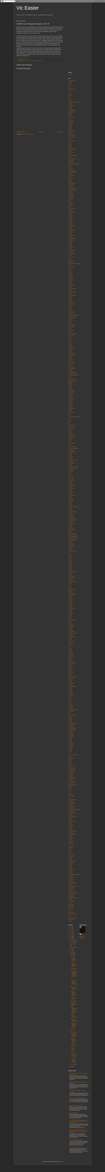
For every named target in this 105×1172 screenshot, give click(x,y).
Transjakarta (72, 834)
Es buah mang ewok (73, 315)
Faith (70, 320)
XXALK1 (71, 909)
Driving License (72, 288)
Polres (70, 681)
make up (71, 513)
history (70, 406)
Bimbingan (71, 175)
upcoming (71, 846)
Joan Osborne (72, 451)
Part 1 (70, 639)
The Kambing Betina (74, 998)
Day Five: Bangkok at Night (76, 1139)
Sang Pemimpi (72, 729)
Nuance (71, 609)
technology (71, 796)
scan (70, 739)
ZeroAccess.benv (73, 917)
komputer (71, 478)
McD (70, 531)
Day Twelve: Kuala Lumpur (76, 1147)
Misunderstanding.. (74, 1045)
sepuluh (71, 748)
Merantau (71, 546)
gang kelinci (72, 348)
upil (70, 849)
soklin (70, 766)
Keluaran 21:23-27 (73, 460)
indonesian (71, 425)
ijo (69, 423)
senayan (71, 743)
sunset (70, 788)
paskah (71, 643)
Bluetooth (71, 195)
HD (70, 395)
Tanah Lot (71, 794)
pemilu (70, 651)
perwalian (71, 661)
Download (71, 285)
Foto (70, 336)
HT (70, 415)
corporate (71, 257)
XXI (70, 911)
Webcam (71, 876)
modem (71, 565)
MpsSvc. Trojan (72, 581)
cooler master (72, 253)
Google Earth (72, 371)
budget (70, 215)
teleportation (72, 803)
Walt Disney (72, 869)
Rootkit (70, 718)
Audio (70, 143)
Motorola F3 (72, 578)
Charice (71, 237)
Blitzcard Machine (73, 188)
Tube (70, 836)
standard (71, 773)
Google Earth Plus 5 (73, 373)
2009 (70, 82)
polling (70, 679)
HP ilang (71, 411)
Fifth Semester (72, 325)
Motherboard (72, 576)
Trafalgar (71, 829)
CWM (70, 270)
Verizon (71, 857)
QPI (70, 701)
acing (70, 107)
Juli (72, 949)
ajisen (70, 113)
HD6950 (71, 401)
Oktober (72, 942)
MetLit (70, 548)
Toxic (70, 828)
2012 (71, 932)
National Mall (72, 594)
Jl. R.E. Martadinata (73, 448)
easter (70, 293)
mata (70, 526)
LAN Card (71, 491)
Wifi (70, 884)
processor (71, 693)
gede (70, 351)
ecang (70, 300)
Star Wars (71, 774)
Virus (70, 864)
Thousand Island (73, 816)
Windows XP (72, 894)
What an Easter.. (73, 1048)
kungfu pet (71, 488)
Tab (70, 792)
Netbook (71, 598)
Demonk (71, 275)
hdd (70, 403)
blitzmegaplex (72, 190)
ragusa (70, 703)
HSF (70, 413)
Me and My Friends (73, 536)
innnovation (72, 428)
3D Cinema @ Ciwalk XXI (74, 969)
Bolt (70, 200)
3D (70, 90)
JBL (70, 440)
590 (70, 95)
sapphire (71, 731)
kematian (71, 461)
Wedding (71, 881)
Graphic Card (72, 381)
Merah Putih (72, 545)
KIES (70, 473)
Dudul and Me (72, 292)
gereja (70, 358)
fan (70, 323)
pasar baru (71, 641)
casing (70, 227)
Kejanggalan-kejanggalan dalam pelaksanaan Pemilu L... (74, 974)
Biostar (70, 180)
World (70, 899)
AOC (70, 127)
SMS (70, 763)
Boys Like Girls (72, 208)
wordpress (71, 896)
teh (70, 798)
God (70, 365)
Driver (70, 287)
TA (69, 791)
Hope (70, 410)
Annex (70, 125)
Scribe (70, 741)
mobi (70, 560)
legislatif (71, 500)
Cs (70, 268)
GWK (70, 386)
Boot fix (71, 203)
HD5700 (71, 398)
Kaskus (71, 458)
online (70, 621)
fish (70, 331)
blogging (21, 60)
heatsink (71, 405)
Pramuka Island (72, 686)
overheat (71, 626)
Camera (71, 223)
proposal (71, 694)
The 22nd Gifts (74, 1001)
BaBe (70, 145)
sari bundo (71, 734)
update (70, 847)
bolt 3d (70, 202)
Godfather (71, 366)
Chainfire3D (72, 235)
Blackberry (71, 185)
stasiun (71, 776)
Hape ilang (71, 390)
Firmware (71, 330)
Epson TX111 (72, 312)
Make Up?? (73, 1030)
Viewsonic (71, 862)
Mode (70, 563)
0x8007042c (72, 80)
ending (70, 308)
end (70, 306)
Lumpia (71, 510)
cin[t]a (70, 243)
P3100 (70, 628)
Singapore (71, 758)
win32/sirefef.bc (72, 886)
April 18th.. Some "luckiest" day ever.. (73, 959)
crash (70, 260)
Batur (70, 165)
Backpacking (72, 148)
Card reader (72, 225)
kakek (70, 455)
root (70, 716)
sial (70, 753)
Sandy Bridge (72, 728)
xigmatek (71, 906)
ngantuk (71, 599)
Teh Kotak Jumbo (73, 799)
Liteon (70, 505)
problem (71, 691)
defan (70, 273)
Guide (70, 385)
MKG (70, 558)
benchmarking (72, 172)
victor (70, 859)
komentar (71, 476)
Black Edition (72, 183)
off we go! (73, 1029)
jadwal (70, 431)
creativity (71, 262)
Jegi (70, 441)
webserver (71, 877)
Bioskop (71, 178)
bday (70, 167)
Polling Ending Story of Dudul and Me (73, 994)
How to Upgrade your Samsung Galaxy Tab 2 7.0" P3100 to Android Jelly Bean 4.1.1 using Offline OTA (79, 1121)
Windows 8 (71, 891)
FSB (70, 338)
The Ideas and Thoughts (36, 60)
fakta (24, 60)
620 (70, 97)
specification (72, 771)
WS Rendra (71, 901)
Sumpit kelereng (73, 784)
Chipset (71, 240)
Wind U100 (71, 887)
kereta (70, 465)
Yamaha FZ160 (72, 914)
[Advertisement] (39, 117)
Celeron (71, 232)
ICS (70, 421)
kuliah (70, 486)
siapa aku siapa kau (73, 754)
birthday (71, 182)
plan (70, 674)
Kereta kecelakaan (73, 468)
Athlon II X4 (71, 137)
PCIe (70, 648)
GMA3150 (71, 363)
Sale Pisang (72, 724)
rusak (70, 721)
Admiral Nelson (72, 110)
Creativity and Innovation (74, 263)
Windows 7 (71, 889)
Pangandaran (72, 631)
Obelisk (71, 613)
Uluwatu (71, 841)
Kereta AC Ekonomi (73, 466)
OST (70, 623)
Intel (70, 430)
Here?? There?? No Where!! (74, 1016)
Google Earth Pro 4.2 (74, 375)
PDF (70, 649)
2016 (71, 927)
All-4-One (71, 117)
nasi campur (72, 593)
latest (70, 496)
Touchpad (71, 826)
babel (70, 147)
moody (70, 574)
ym (70, 916)
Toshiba (71, 824)
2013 (71, 931)
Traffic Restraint (72, 831)
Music (70, 588)
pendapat (71, 654)
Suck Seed (71, 783)
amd (70, 118)
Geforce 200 (72, 355)
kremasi (71, 483)
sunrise (71, 786)
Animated (71, 123)
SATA (70, 738)
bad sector (71, 152)
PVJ (70, 699)
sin (70, 756)
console (71, 252)
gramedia (71, 378)
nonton (70, 606)
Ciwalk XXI (71, 247)
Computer (71, 250)
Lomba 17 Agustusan (74, 506)
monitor (71, 569)
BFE (70, 173)
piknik (70, 666)
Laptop (70, 493)
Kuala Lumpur (72, 485)
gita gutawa (71, 361)
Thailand (71, 808)
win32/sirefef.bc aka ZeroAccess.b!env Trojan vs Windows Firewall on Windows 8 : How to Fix (79, 1131)
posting (71, 684)
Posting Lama (60, 131)
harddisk (71, 393)
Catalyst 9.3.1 (72, 230)
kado (70, 453)
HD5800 (71, 400)
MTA (70, 586)
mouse (70, 579)
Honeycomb (72, 408)
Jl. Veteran (71, 450)
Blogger (61, 1161)
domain (71, 283)
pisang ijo (71, 673)
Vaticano (71, 854)
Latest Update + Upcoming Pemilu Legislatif (74, 1059)
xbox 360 (71, 904)
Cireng (70, 245)
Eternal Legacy (72, 317)
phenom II (71, 664)
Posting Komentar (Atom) (27, 134)
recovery (71, 706)
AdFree (71, 108)
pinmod (71, 669)
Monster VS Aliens (73, 571)
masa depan (72, 523)
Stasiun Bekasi (72, 778)
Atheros (71, 133)
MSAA (70, 583)
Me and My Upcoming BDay (73, 1004)
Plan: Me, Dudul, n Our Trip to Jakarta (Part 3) (73, 1041)
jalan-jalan (71, 436)
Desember (73, 940)
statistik (71, 779)
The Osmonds (72, 812)
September (73, 944)
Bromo (70, 210)
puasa (70, 698)
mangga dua (72, 518)
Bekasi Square (72, 170)
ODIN (70, 618)
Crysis (70, 265)
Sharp (70, 751)
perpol (70, 659)
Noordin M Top (72, 608)
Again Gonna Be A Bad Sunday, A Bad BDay (73, 1034)
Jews (70, 445)
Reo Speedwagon (73, 709)
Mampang (71, 516)
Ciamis (70, 242)
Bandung (71, 160)
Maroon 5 (71, 521)
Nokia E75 (71, 604)
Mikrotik (71, 556)
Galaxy (70, 345)
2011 (71, 934)
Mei (72, 951)
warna (70, 871)
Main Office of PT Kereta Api (75, 1105)
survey (70, 789)
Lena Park (71, 501)
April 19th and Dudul (74, 955)
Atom (70, 142)
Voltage (71, 866)
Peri (70, 658)
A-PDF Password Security (75, 102)
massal (71, 525)
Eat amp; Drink (72, 295)
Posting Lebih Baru (21, 131)
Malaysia (71, 515)
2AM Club (71, 88)
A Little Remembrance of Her (74, 1020)
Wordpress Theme (73, 897)
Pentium (71, 656)
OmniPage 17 (72, 619)
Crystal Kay (71, 267)
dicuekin (71, 277)
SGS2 (70, 749)
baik (70, 153)
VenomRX (71, 856)
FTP (70, 340)
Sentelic (71, 746)
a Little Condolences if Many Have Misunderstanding (74, 1010)
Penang (71, 653)
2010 (70, 83)
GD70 (70, 350)
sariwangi (71, 736)
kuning (70, 490)
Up (70, 844)
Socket (70, 764)
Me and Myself (72, 540)
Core (70, 255)
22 (69, 85)
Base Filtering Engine (74, 163)
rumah (70, 719)
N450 (70, 591)
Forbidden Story (72, 333)
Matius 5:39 (71, 528)
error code (71, 313)
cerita (70, 233)
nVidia (70, 611)
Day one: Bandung (73, 1112)
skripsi (70, 759)
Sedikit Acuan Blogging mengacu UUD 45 (74, 1025)
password (71, 644)
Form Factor (72, 335)
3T (69, 92)
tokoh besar (72, 821)
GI (69, 360)
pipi (70, 671)
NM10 (70, 603)
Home (70, 74)
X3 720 (71, 902)
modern (71, 566)
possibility (71, 683)
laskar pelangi (72, 495)
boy (70, 207)
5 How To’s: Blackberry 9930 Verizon (77, 1098)
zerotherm (71, 919)
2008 (71, 1066)
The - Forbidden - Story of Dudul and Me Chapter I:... (74, 982)
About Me (71, 105)
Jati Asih (71, 438)
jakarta (70, 433)
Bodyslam (71, 198)
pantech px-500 (72, 633)
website (71, 879)
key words (71, 470)
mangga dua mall (73, 520)
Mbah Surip (71, 530)
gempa (70, 356)
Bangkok (71, 162)
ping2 (70, 668)
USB (70, 851)
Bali (70, 157)
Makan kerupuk (72, 511)
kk (69, 475)
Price (70, 688)
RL (70, 713)
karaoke (71, 456)
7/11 (70, 99)
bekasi (70, 168)
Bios (70, 177)
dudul (70, 290)
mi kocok (71, 549)
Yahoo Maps (72, 912)
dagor (70, 272)
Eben (70, 297)
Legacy (71, 498)
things (70, 814)
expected (71, 318)
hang (70, 388)
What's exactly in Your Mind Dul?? (74, 988)
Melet (70, 541)
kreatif (70, 481)
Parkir (70, 638)
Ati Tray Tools (72, 140)
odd (70, 616)
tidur (70, 819)
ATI (70, 138)
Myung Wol (71, 589)
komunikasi (28, 60)
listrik (70, 503)
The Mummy (72, 811)
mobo (70, 561)
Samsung (71, 726)
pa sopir (71, 629)
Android (71, 122)
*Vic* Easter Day (73, 1051)
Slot (70, 761)
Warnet (71, 872)
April (72, 952)
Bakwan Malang (73, 155)
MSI (70, 585)
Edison (70, 302)
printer (70, 689)
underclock (71, 842)
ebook (70, 298)
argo (70, 128)
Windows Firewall (73, 892)
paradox (71, 634)
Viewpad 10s (72, 861)
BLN (70, 192)
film (70, 328)
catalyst (71, 228)
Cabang (71, 220)
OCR (70, 614)
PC (70, 646)
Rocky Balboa (72, 714)
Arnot (70, 132)
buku (70, 217)
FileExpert (71, 326)
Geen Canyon (72, 353)
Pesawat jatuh (72, 663)
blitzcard (71, 187)
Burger (70, 218)
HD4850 (71, 396)
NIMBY (70, 601)
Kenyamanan (72, 463)
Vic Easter (27, 8)
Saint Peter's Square (73, 723)
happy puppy (72, 391)
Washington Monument (74, 874)
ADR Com (71, 112)
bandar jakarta (72, 158)
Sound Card (72, 769)
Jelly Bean (71, 443)
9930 (70, 100)
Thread (71, 817)
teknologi (71, 801)
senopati (71, 744)
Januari (72, 1064)
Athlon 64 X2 (72, 135)
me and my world (73, 538)
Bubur (70, 213)
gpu (70, 376)
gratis (70, 383)
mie (70, 553)
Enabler (71, 305)
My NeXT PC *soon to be (74, 1055)
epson (70, 310)
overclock (71, 624)
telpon (70, 804)
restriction (71, 711)
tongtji (70, 823)
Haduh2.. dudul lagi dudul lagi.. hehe (74, 964)
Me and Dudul (72, 533)
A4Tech (71, 103)
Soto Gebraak (72, 768)
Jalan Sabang (72, 435)
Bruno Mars (71, 212)
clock (70, 248)
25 (69, 87)
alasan (70, 115)
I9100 (70, 420)
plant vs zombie (72, 676)
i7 (69, 418)
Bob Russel (71, 197)
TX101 (70, 839)
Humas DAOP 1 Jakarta (74, 416)
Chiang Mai (71, 238)
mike (70, 555)
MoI (70, 568)
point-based (72, 678)
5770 (70, 93)
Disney (70, 280)
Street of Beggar (73, 781)
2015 (71, 929)
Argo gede (71, 130)
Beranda (41, 131)
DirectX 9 (71, 278)
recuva (70, 708)
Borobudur (71, 205)
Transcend (71, 832)
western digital (72, 882)
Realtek (71, 704)
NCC (70, 596)
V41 (82, 934)
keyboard (71, 471)
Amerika (71, 120)
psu (70, 696)
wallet (70, 867)
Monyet (71, 573)
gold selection (72, 368)
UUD (42, 60)
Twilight (71, 837)
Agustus (73, 947)
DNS (70, 282)
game (70, 346)
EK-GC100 (71, 303)
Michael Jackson (73, 551)
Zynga (70, 921)
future (70, 342)
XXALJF (71, 907)
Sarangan (71, 733)
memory (71, 543)
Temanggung (72, 806)
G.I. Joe (71, 343)
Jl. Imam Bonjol (72, 446)
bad (70, 150)
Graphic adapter (73, 380)
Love (70, 508)
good (70, 370)
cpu (70, 258)
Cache (70, 222)
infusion (71, 426)
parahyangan (72, 636)
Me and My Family (73, 535)
